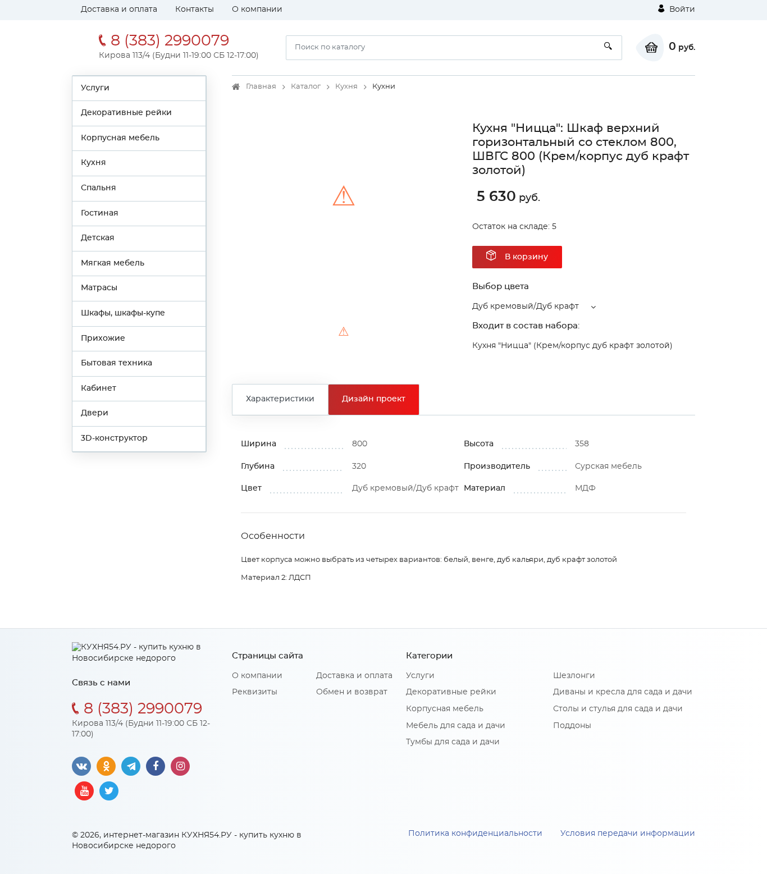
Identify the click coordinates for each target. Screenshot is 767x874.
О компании (257, 9)
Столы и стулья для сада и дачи (618, 709)
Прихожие (103, 338)
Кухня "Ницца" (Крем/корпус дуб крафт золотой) (572, 346)
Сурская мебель (608, 466)
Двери (94, 413)
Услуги (95, 88)
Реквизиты (254, 692)
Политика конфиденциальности (475, 834)
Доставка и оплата (119, 9)
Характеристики (280, 399)
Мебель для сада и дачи (455, 726)
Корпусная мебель (120, 138)
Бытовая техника (116, 363)
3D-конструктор (114, 438)
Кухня (93, 163)
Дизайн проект (373, 399)
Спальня (98, 188)
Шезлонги (574, 676)
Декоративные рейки (126, 113)
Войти (681, 9)
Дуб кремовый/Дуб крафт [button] (525, 306)
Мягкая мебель (112, 263)
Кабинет (98, 388)
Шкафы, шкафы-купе (123, 313)
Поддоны (572, 726)
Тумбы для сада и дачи (453, 742)
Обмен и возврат (351, 692)
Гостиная (99, 213)
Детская (98, 238)
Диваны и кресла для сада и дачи (622, 692)
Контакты (194, 9)
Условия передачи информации (627, 834)
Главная (261, 86)
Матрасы (99, 288)
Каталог (306, 86)
